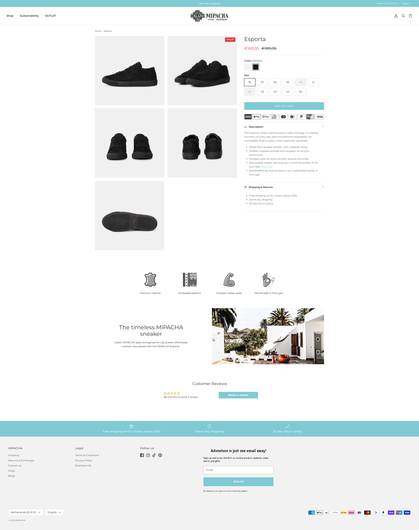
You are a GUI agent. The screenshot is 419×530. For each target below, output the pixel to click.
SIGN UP (238, 482)
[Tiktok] (154, 455)
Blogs (11, 475)
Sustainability (29, 15)
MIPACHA (20, 520)
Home (98, 31)
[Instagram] (148, 455)
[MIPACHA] (209, 16)
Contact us (14, 465)
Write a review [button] (238, 395)
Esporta (108, 31)
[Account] (395, 16)
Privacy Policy (83, 460)
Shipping (13, 455)
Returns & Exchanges (21, 460)
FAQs (11, 470)
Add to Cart (284, 106)
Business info (83, 465)
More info (267, 166)
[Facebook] (142, 455)
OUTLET (50, 15)
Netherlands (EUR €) (387, 3)
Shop (10, 15)
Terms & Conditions (87, 455)
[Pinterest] (160, 455)
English (405, 3)
